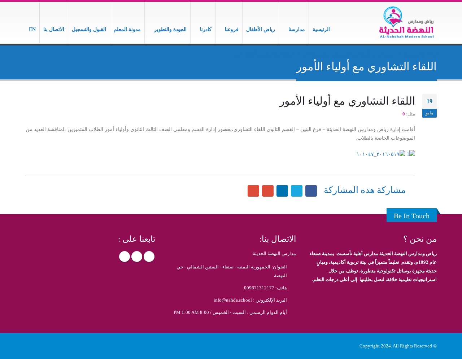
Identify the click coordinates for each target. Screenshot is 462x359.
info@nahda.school (233, 300)
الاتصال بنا (53, 29)
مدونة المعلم (127, 29)
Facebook (149, 256)
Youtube (124, 256)
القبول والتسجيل (89, 29)
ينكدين (282, 191)
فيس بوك (311, 191)
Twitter (136, 256)
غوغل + (268, 191)
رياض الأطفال (260, 29)
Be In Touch (412, 216)
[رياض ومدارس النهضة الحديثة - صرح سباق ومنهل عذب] (406, 23)
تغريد (296, 191)
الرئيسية (321, 29)
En (32, 29)
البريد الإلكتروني (253, 191)
